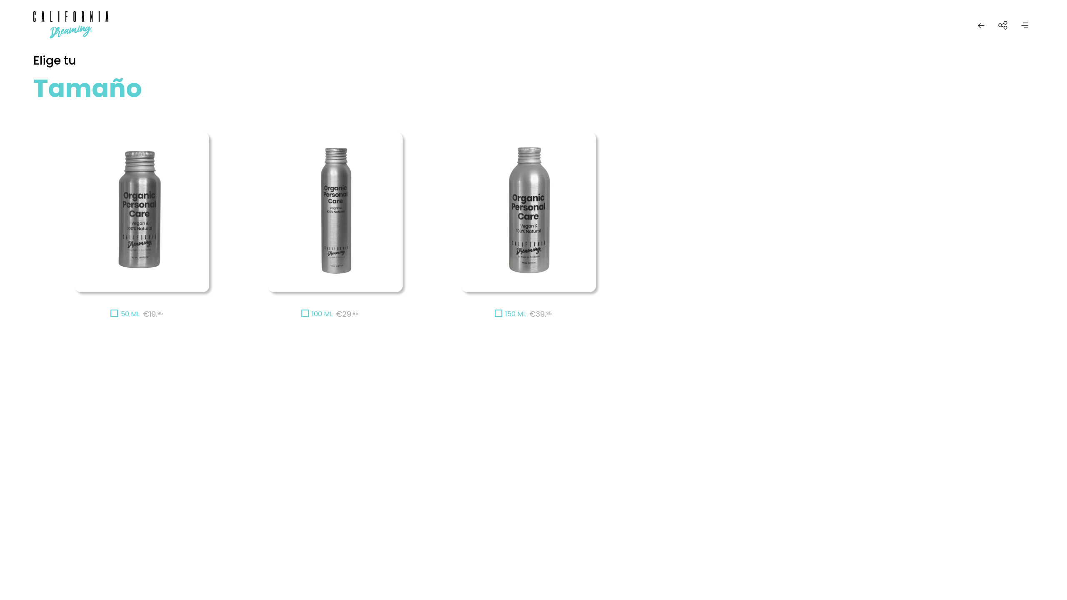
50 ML (130, 314)
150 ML (515, 314)
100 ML (322, 314)
